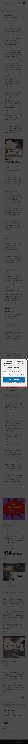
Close (27, 359)
